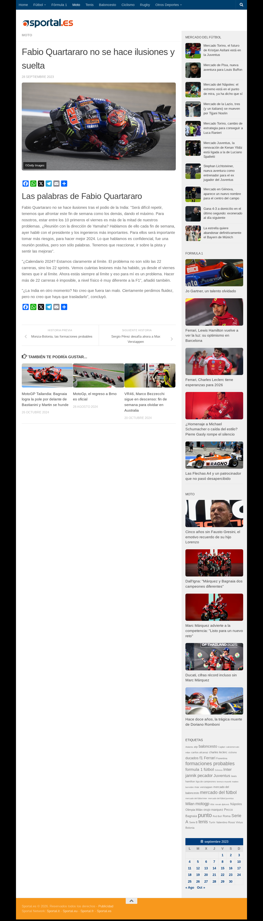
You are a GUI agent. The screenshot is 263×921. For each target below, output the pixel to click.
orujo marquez (213, 809)
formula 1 (194, 769)
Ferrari (209, 758)
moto (27, 35)
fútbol (209, 769)
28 (214, 881)
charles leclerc (218, 752)
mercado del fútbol (218, 792)
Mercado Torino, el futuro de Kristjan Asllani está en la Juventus (222, 50)
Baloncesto (107, 5)
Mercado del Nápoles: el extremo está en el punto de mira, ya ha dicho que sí (223, 89)
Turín (212, 822)
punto (205, 815)
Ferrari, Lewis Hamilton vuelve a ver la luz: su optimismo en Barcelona (211, 335)
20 (206, 875)
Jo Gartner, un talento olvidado (210, 291)
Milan (189, 804)
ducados (192, 758)
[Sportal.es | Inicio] (48, 23)
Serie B (193, 822)
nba (212, 804)
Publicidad (105, 906)
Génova (218, 770)
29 (222, 881)
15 (222, 868)
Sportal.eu (70, 911)
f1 (201, 758)
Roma (226, 816)
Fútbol (38, 5)
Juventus (222, 775)
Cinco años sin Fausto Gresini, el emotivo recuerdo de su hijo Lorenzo (212, 537)
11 (189, 868)
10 (239, 862)
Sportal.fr (87, 911)
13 (206, 868)
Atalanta (189, 747)
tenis (203, 821)
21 (214, 875)
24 (239, 875)
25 (189, 881)
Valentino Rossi (225, 822)
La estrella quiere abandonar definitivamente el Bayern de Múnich (222, 232)
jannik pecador (199, 775)
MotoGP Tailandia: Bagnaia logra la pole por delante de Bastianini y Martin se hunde (45, 399)
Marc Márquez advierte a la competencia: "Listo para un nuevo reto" (214, 631)
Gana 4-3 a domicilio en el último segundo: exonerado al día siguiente (223, 213)
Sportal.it (53, 911)
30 (230, 881)
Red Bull (217, 816)
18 (189, 875)
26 (198, 881)
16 (230, 868)
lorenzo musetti (224, 781)
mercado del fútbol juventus (221, 798)
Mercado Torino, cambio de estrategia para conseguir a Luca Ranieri (223, 128)
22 (222, 875)
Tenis (89, 5)
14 (214, 868)
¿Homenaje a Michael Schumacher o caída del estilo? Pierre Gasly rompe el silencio (211, 429)
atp (196, 746)
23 (230, 875)
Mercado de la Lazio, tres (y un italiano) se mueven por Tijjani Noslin (222, 108)
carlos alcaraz (199, 752)
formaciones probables (210, 763)
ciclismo (232, 752)
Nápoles (236, 804)
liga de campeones (206, 781)
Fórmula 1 (59, 5)
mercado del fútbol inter (196, 798)
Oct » (201, 887)
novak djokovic (222, 804)
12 (198, 868)
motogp (202, 803)
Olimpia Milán (194, 809)
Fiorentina (221, 758)
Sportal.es (104, 911)
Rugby (145, 5)
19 (198, 875)
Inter (227, 769)
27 (206, 881)
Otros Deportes (167, 5)
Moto (76, 5)
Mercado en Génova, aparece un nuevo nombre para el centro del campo (222, 193)
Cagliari (221, 747)
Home (23, 5)
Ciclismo (128, 5)
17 (239, 868)
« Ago (189, 887)
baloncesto (208, 746)
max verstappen (203, 787)
